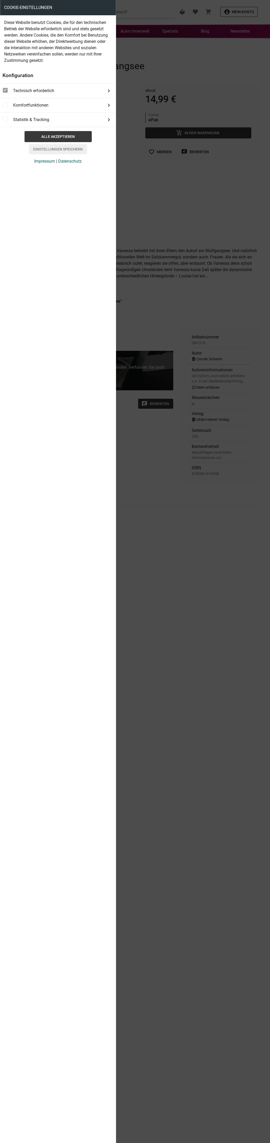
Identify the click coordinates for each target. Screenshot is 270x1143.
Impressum (44, 161)
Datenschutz (70, 161)
